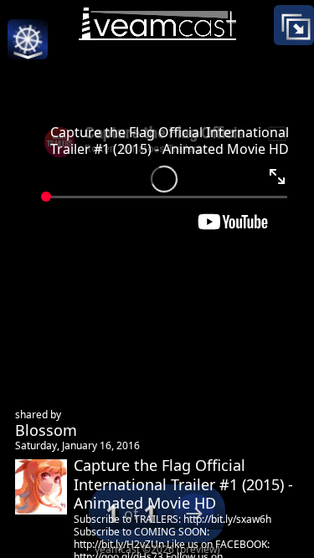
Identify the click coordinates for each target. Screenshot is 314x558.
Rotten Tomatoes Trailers (201, 361)
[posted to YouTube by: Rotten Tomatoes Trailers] (157, 172)
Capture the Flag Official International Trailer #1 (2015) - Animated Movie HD (169, 140)
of (131, 514)
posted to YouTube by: (191, 343)
